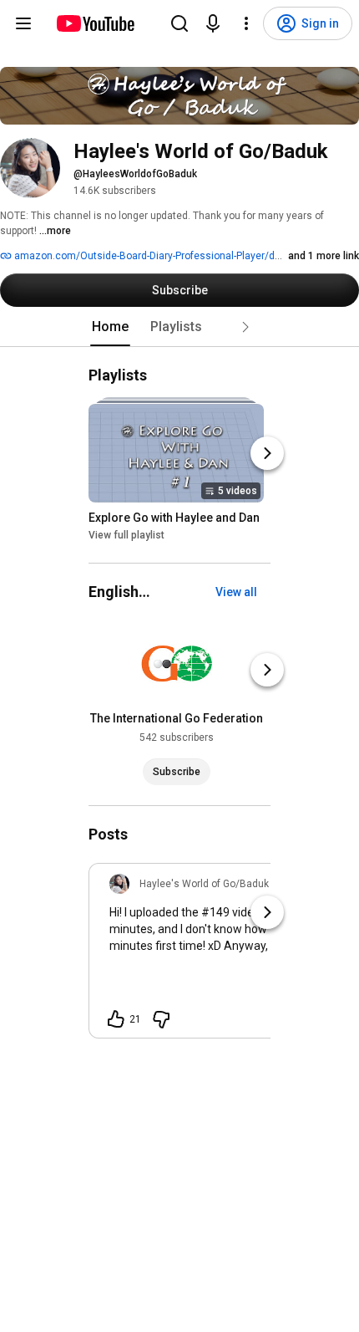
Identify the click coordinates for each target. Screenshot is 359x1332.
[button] (245, 327)
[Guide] (23, 23)
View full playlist (126, 535)
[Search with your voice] (213, 23)
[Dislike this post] (161, 1019)
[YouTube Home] (94, 23)
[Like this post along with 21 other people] (116, 1019)
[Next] (267, 453)
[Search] (179, 23)
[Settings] (246, 23)
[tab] (110, 327)
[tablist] (179, 327)
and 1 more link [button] (323, 256)
